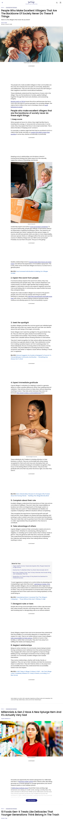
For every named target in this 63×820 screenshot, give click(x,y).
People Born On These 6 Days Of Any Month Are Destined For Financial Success (30, 577)
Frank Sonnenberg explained (39, 227)
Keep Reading (31, 800)
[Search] (56, 2)
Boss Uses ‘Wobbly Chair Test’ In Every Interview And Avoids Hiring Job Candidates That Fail (32, 573)
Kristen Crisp (4, 818)
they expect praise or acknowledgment (29, 393)
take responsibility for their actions (21, 638)
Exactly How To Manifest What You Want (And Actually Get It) (30, 570)
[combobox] (31, 699)
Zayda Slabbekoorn (6, 718)
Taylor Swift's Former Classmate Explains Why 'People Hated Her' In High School (31, 566)
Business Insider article (26, 781)
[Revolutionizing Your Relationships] (31, 2)
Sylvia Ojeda (4, 22)
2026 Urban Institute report (20, 788)
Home (2, 7)
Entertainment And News (11, 7)
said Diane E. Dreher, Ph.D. (42, 584)
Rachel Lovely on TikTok (18, 101)
